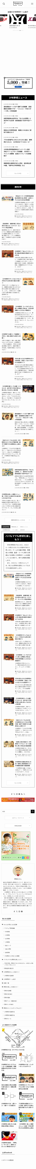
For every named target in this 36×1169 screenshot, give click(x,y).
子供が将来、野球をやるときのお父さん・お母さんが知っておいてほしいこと (18, 964)
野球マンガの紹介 (9, 1004)
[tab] (5, 526)
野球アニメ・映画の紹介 (10, 1001)
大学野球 (7, 935)
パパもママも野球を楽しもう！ (13, 959)
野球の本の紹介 (8, 994)
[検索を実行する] (33, 811)
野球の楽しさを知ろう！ (11, 987)
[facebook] (12, 794)
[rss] (22, 794)
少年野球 (7, 942)
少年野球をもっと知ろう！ (12, 972)
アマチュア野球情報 (9, 928)
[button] (13, 30)
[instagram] (17, 794)
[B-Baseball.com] (18, 4)
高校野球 (7, 952)
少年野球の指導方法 (9, 1012)
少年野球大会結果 (9, 975)
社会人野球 (8, 949)
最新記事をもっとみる (18, 520)
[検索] (24, 794)
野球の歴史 (7, 997)
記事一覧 (6, 983)
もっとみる (18, 173)
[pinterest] (19, 794)
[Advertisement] (18, 58)
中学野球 (7, 931)
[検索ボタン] (4, 4)
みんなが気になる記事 (10, 924)
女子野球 (7, 938)
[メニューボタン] (32, 4)
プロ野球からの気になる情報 (11, 956)
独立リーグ (8, 945)
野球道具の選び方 (9, 968)
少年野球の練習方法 (9, 1015)
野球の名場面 (7, 990)
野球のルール (7, 1018)
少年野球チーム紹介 (10, 979)
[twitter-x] (14, 794)
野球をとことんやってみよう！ (13, 1008)
